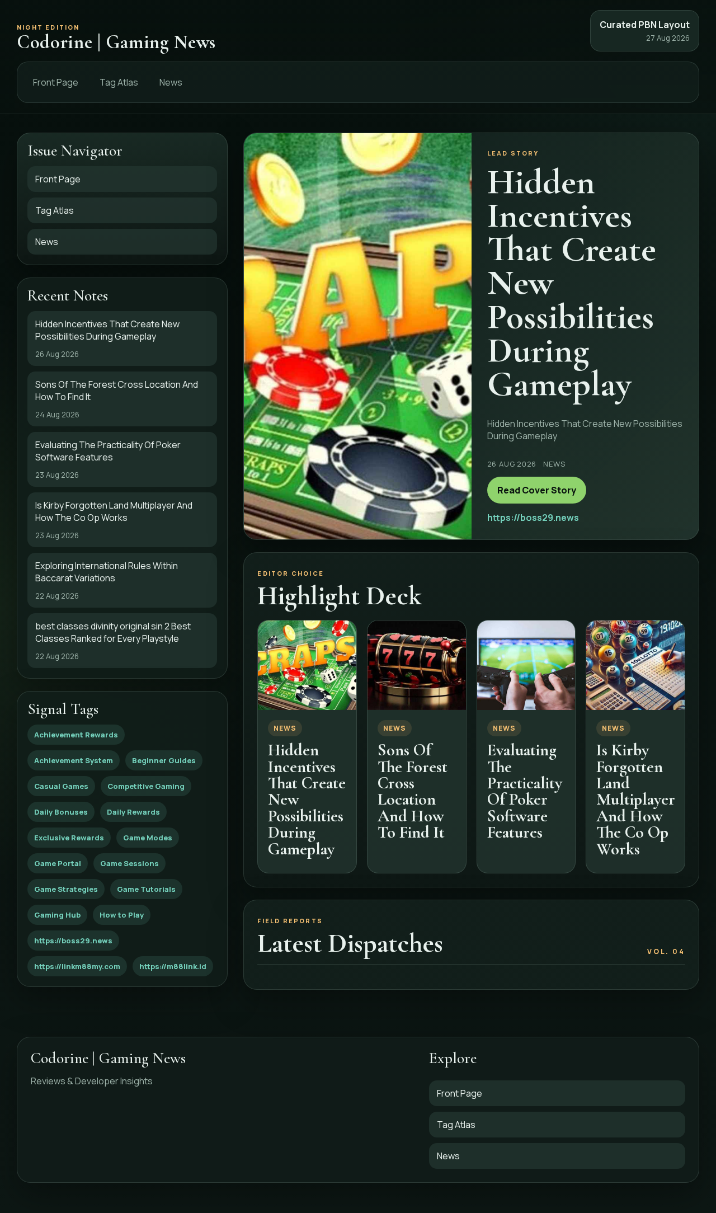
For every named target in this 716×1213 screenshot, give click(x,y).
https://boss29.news (73, 940)
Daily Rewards (133, 812)
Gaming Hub (57, 915)
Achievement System (73, 760)
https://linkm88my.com (77, 966)
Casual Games (61, 786)
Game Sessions (129, 863)
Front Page (55, 82)
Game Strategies (66, 889)
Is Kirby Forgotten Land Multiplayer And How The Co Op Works (635, 799)
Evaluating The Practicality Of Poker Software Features (524, 791)
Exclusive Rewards (69, 838)
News (170, 82)
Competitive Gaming (146, 786)
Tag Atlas (119, 82)
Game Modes (147, 838)
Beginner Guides (164, 760)
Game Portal (57, 863)
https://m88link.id (172, 966)
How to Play (122, 915)
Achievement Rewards (76, 735)
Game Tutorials (146, 889)
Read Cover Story (536, 490)
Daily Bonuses (61, 812)
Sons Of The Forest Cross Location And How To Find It (412, 791)
